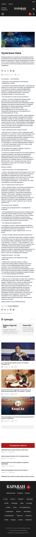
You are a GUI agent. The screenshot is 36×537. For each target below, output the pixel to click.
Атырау (8, 507)
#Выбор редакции (6, 313)
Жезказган (29, 519)
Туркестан (20, 515)
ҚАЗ (33, 1)
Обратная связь (10, 493)
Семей (6, 519)
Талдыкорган (9, 511)
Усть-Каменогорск (24, 507)
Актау (15, 507)
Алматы (12, 499)
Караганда (30, 499)
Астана (5, 499)
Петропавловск (9, 515)
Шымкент (21, 499)
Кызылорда (27, 511)
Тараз (21, 503)
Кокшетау (28, 515)
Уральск (18, 511)
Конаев (21, 519)
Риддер (13, 519)
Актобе (6, 503)
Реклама (27, 493)
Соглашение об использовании (18, 530)
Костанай (29, 503)
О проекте (20, 493)
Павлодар (14, 503)
